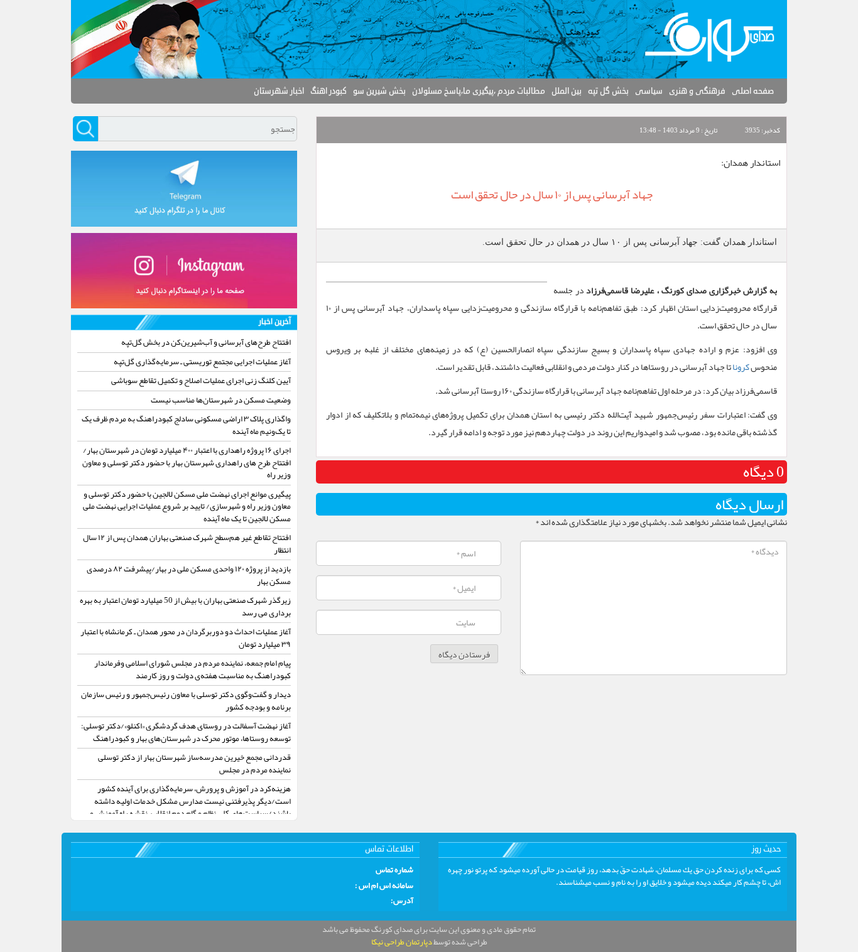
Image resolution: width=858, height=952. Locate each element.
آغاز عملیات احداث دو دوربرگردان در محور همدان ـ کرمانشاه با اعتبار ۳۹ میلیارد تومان (185, 638)
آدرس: (402, 901)
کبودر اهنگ (328, 91)
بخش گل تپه (608, 91)
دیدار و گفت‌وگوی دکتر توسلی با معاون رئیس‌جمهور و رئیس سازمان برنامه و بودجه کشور (186, 700)
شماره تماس (394, 870)
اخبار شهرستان (279, 91)
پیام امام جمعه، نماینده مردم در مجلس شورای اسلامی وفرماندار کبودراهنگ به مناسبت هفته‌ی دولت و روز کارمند (192, 669)
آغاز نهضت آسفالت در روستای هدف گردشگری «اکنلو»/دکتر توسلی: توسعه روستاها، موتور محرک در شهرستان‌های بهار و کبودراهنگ (186, 732)
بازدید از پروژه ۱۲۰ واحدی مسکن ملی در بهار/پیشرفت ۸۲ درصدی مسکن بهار (189, 575)
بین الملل (566, 91)
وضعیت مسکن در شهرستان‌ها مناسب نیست (221, 400)
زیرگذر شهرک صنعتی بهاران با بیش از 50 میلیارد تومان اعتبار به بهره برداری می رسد (185, 606)
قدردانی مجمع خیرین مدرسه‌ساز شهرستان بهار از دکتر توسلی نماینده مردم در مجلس (194, 763)
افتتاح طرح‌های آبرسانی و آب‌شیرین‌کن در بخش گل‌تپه (206, 342)
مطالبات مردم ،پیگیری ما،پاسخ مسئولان (478, 91)
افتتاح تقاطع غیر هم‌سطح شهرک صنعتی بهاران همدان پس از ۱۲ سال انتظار (187, 543)
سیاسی (649, 91)
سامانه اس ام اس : (384, 886)
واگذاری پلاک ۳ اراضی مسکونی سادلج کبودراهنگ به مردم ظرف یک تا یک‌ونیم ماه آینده (186, 425)
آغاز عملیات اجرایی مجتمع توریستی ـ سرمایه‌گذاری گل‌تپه (202, 362)
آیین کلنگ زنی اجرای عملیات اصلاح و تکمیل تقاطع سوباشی (201, 380)
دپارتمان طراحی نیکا (401, 942)
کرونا (740, 367)
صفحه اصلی (753, 91)
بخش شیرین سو (379, 91)
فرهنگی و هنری (697, 91)
